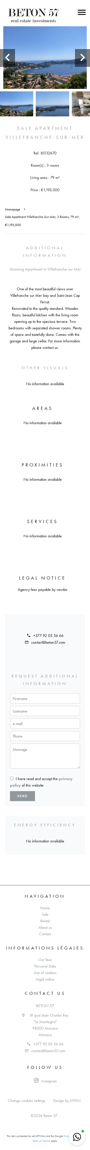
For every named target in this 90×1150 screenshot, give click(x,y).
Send (22, 796)
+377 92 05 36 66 (48, 635)
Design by (66, 1100)
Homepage (12, 209)
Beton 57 (45, 1005)
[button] (77, 1137)
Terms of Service (41, 1140)
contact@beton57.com (48, 642)
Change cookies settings (26, 1100)
